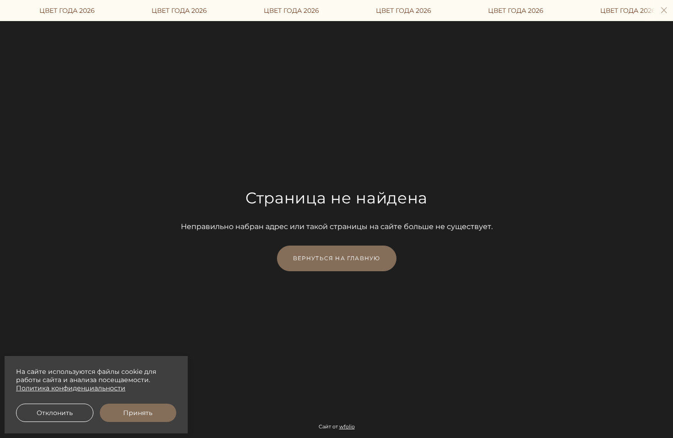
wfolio (347, 426)
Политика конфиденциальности (70, 388)
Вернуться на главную (336, 258)
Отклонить (55, 413)
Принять (137, 413)
